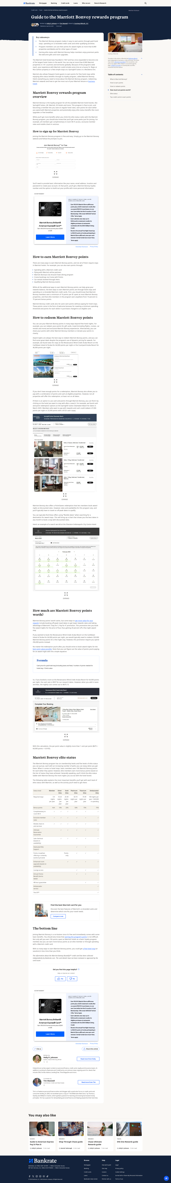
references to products (120, 62)
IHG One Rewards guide (127, 1142)
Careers (104, 1172)
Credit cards (87, 1172)
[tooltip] (78, 969)
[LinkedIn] (40, 1176)
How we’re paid (106, 1165)
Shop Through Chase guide (71, 1142)
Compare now (58, 916)
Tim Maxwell (64, 23)
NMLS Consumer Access (57, 1166)
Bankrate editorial (132, 58)
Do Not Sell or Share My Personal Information (128, 1175)
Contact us (105, 1175)
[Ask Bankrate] (166, 1178)
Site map (104, 1168)
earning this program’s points (76, 937)
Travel (40, 10)
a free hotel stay (89, 949)
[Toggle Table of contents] (141, 74)
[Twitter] (33, 1176)
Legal (117, 1165)
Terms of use (119, 1179)
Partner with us (106, 1179)
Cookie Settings (120, 1172)
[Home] (29, 3)
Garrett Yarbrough (66, 1148)
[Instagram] (37, 1176)
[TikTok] (47, 1176)
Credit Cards (34, 10)
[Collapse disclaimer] (141, 58)
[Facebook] (29, 1176)
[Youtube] (44, 1176)
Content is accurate (116, 65)
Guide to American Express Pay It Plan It (42, 1143)
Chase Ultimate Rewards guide (95, 1143)
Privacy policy (119, 1168)
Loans (85, 1175)
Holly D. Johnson (52, 23)
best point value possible (42, 649)
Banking (86, 1168)
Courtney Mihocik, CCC (81, 23)
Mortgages (87, 1165)
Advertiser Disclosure (134, 10)
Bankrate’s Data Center (91, 1179)
